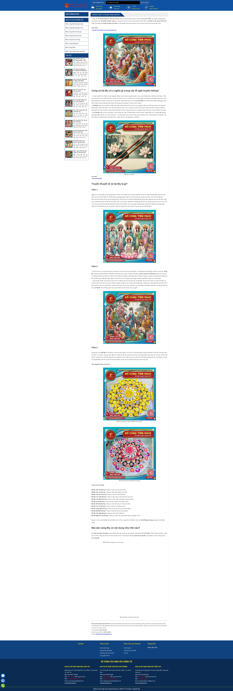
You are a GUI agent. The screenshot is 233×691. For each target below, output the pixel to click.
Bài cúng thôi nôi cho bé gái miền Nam (80, 121)
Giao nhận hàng (104, 648)
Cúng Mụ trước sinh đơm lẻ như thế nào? (79, 141)
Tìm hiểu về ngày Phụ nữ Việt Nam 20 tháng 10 (80, 69)
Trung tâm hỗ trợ (105, 655)
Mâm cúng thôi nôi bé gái (73, 32)
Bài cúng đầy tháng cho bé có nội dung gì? (80, 100)
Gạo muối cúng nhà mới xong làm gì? (80, 110)
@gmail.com (80, 681)
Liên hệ (126, 653)
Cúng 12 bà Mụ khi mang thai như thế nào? (80, 131)
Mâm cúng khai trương (72, 39)
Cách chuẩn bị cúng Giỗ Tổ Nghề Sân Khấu (80, 80)
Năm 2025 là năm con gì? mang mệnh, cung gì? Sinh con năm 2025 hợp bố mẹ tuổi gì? (79, 59)
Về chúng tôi (127, 648)
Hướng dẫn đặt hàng (106, 650)
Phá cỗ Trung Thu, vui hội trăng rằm (79, 90)
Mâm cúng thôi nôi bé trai (73, 35)
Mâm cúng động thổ (71, 43)
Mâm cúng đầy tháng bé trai (74, 28)
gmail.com (118, 681)
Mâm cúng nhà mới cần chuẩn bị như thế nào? (80, 151)
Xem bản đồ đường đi (105, 683)
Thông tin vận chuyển (130, 650)
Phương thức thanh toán (107, 653)
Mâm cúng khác (70, 47)
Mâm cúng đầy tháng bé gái (74, 24)
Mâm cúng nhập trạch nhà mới (75, 51)
